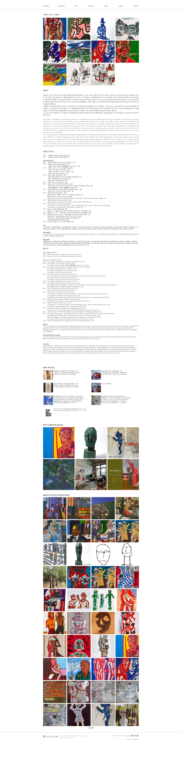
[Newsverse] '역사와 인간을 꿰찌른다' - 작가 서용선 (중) (114, 402)
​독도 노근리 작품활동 (106, 383)
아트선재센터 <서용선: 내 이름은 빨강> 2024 (112, 371)
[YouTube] (132, 735)
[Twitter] (135, 735)
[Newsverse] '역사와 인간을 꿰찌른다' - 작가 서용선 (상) (114, 401)
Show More (91, 727)
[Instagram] (126, 735)
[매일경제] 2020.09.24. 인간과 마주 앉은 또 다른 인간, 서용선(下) (116, 398)
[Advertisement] (63, 761)
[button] (54, 29)
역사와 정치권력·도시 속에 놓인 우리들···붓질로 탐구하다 (115, 372)
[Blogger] (137, 735)
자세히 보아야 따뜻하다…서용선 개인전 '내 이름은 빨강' (113, 374)
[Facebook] (129, 735)
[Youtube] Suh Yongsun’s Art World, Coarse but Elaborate (114, 399)
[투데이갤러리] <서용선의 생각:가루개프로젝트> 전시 (113, 396)
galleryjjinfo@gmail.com (73, 735)
